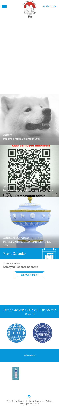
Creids (36, 403)
